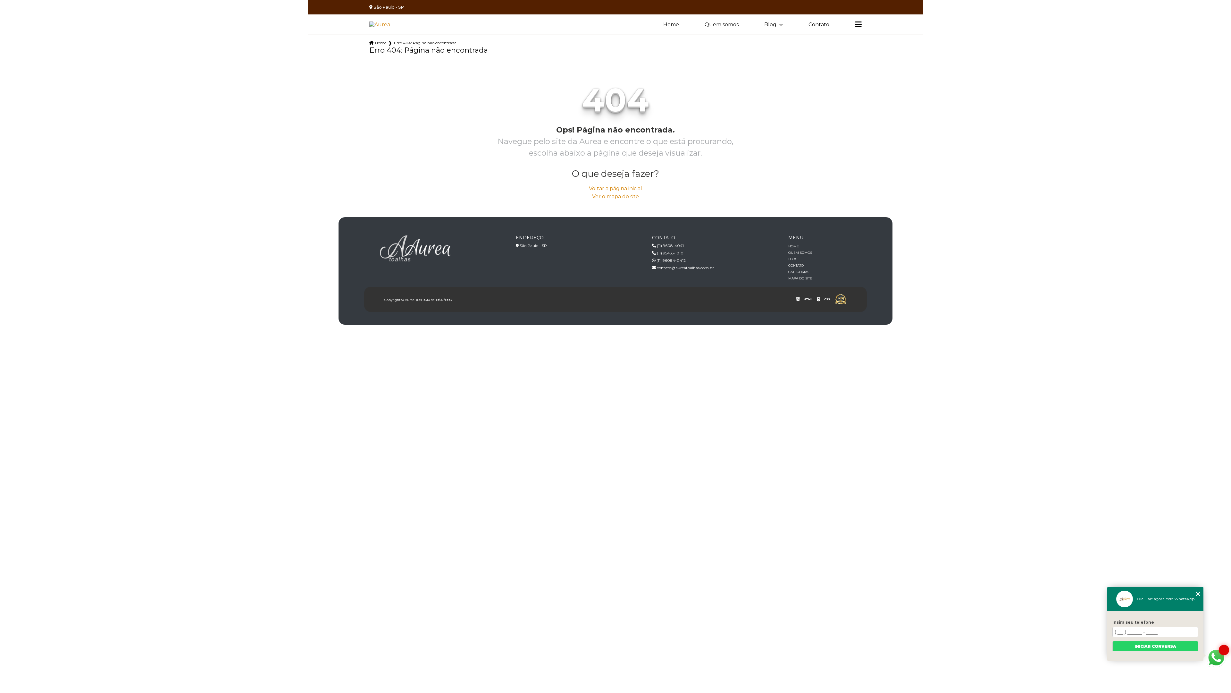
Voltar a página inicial (615, 188)
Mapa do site (800, 278)
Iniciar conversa (1155, 646)
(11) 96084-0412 (671, 260)
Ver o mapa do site (615, 196)
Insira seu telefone (1133, 622)
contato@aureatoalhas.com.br (685, 267)
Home (671, 24)
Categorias (798, 272)
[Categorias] (858, 25)
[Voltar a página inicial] (379, 24)
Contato (818, 24)
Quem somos (722, 24)
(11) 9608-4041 (670, 245)
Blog (771, 24)
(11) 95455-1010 (669, 253)
